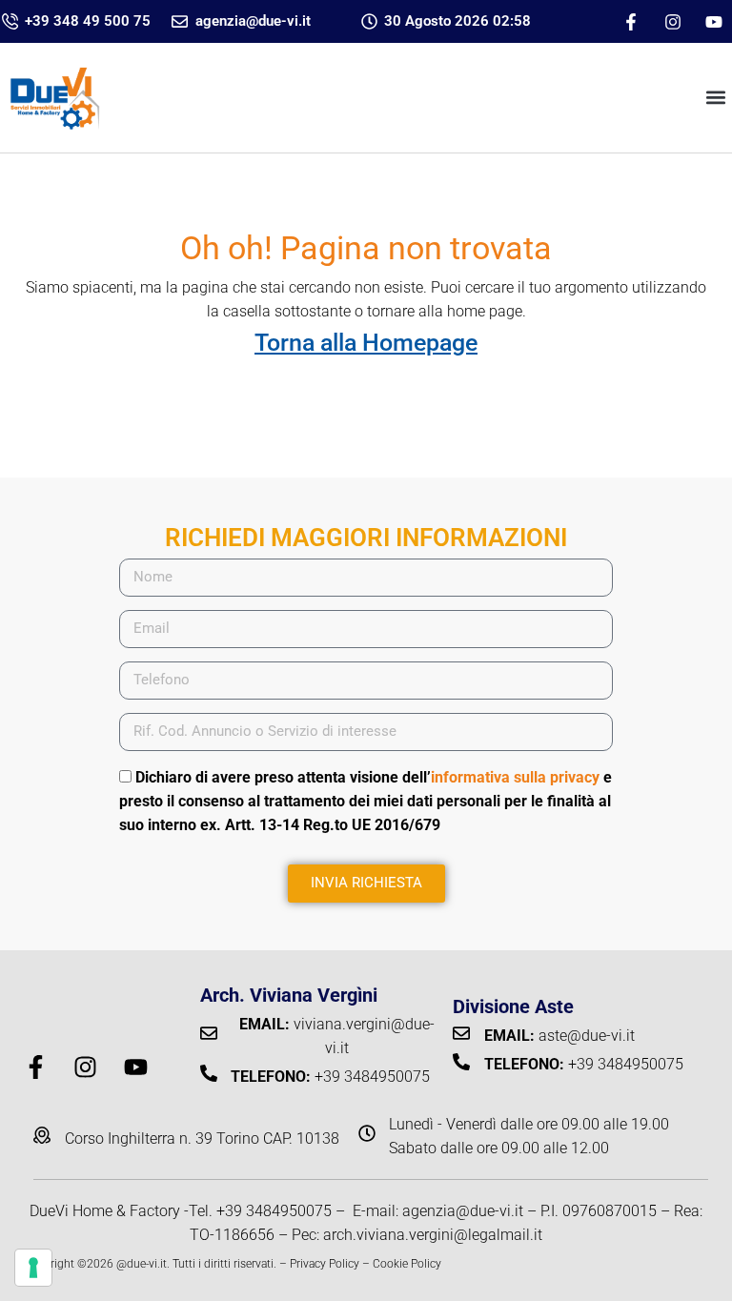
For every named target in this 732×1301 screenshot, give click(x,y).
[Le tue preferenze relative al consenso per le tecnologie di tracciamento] (33, 1268)
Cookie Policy (407, 1264)
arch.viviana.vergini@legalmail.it (432, 1235)
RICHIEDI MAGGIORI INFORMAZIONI (366, 537)
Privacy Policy (324, 1264)
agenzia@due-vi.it (462, 1211)
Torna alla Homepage (366, 342)
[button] (716, 97)
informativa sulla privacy (515, 777)
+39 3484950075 (274, 1211)
